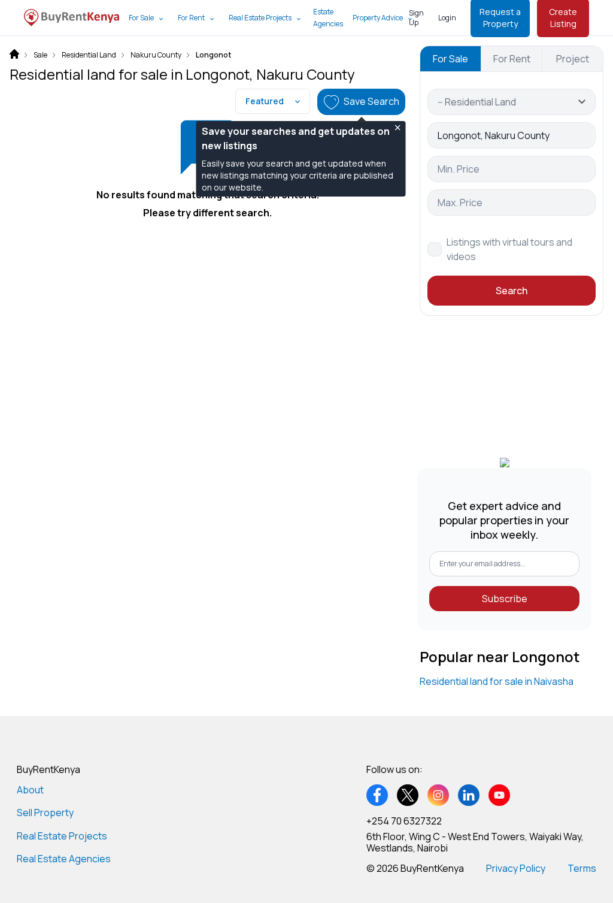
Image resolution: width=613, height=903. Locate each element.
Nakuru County (156, 55)
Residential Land (89, 55)
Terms (582, 868)
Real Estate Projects (260, 18)
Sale (40, 55)
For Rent (191, 18)
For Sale (141, 18)
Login (447, 18)
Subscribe (504, 598)
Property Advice (378, 18)
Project (572, 58)
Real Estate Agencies (64, 858)
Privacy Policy (515, 868)
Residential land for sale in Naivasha (496, 681)
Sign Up (416, 18)
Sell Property (45, 812)
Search (511, 290)
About (30, 789)
